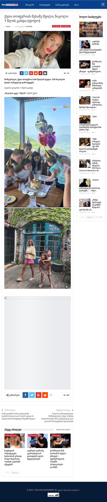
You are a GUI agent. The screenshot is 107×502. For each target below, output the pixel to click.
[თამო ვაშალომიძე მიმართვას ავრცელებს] (84, 83)
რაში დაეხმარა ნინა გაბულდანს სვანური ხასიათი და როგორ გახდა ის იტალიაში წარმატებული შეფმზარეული (18, 416)
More (76, 5)
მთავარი (29, 5)
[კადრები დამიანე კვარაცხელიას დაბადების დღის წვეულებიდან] (37, 441)
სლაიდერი (56, 26)
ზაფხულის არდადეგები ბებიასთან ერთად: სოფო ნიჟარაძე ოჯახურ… (91, 27)
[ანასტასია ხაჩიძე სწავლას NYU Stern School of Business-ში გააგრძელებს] (84, 163)
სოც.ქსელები (66, 26)
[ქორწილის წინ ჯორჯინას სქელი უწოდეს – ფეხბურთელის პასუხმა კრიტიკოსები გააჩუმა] (60, 441)
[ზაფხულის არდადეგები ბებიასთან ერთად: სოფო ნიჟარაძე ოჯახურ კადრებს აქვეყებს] (14, 441)
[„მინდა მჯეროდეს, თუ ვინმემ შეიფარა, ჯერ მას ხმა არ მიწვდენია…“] (84, 203)
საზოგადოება (62, 5)
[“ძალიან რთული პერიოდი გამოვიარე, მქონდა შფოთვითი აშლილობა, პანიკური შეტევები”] (84, 100)
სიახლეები (44, 5)
